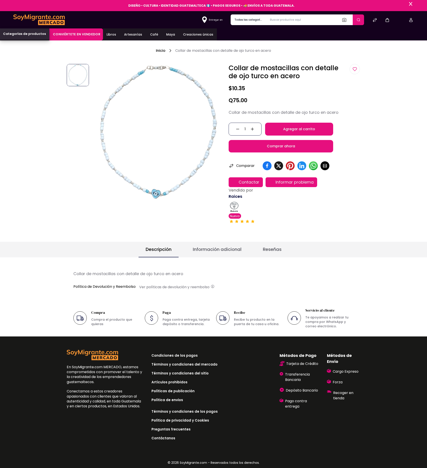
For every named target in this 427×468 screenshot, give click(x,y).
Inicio (160, 50)
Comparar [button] (245, 165)
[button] (387, 20)
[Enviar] (358, 19)
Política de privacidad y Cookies (180, 420)
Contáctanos (163, 438)
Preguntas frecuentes (171, 429)
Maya (170, 34)
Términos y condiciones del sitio (180, 373)
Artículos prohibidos (169, 382)
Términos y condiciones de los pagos (184, 411)
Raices (235, 196)
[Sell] (399, 20)
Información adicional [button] (217, 249)
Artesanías (133, 34)
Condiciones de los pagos (174, 355)
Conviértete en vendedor (76, 34)
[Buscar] (345, 20)
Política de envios (167, 400)
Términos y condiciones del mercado (184, 364)
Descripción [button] (158, 249)
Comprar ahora (281, 146)
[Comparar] (374, 20)
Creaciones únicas (198, 34)
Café (154, 34)
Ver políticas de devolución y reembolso (174, 287)
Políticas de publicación (173, 391)
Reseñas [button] (272, 249)
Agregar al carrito (299, 129)
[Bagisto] (39, 19)
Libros (111, 34)
